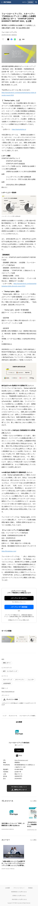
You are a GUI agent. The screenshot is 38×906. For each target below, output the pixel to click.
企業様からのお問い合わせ (19, 895)
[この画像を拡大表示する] (8, 639)
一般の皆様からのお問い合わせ (19, 899)
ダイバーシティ (19, 679)
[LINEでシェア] (14, 39)
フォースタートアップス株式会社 (28, 715)
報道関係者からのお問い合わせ (19, 891)
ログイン (24, 2)
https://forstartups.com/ (9, 551)
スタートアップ (7, 679)
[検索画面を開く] (36, 2)
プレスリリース (13, 715)
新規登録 (30, 2)
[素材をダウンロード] (20, 39)
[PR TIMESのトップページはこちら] (7, 2)
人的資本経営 (7, 683)
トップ (4, 715)
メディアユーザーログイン (19, 598)
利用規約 (30, 888)
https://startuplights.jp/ (19, 129)
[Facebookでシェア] (11, 39)
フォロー (19, 750)
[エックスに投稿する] (8, 39)
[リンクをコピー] (23, 39)
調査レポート (7, 662)
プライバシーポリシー (19, 888)
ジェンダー (31, 679)
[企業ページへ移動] (19, 733)
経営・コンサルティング (10, 671)
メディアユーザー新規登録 (19, 607)
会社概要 (7, 888)
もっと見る (33, 801)
